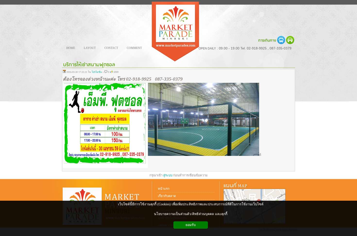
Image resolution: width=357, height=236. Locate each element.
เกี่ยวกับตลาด (167, 196)
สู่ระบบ (167, 175)
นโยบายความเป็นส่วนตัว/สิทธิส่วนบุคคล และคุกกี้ (190, 214)
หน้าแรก (164, 188)
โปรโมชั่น (97, 72)
